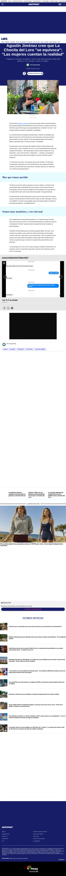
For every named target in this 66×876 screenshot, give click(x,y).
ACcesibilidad (36, 841)
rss (3, 841)
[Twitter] (8, 308)
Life (4, 39)
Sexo (59, 42)
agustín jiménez (40, 349)
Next (60, 276)
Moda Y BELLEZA (53, 42)
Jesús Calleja (45, 1)
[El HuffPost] (33, 4)
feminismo (20, 349)
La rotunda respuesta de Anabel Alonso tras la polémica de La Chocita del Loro (56, 495)
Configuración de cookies (40, 831)
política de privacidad (38, 838)
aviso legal (36, 836)
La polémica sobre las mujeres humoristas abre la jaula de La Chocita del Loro (17, 494)
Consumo (12, 42)
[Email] (12, 308)
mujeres (12, 349)
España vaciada (54, 1)
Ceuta (9, 1)
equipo (3, 831)
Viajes (17, 42)
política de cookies (38, 834)
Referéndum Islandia (17, 1)
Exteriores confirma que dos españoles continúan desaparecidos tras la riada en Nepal (34, 694)
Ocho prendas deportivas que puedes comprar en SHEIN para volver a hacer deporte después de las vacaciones (31, 544)
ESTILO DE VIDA (36, 42)
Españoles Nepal (28, 1)
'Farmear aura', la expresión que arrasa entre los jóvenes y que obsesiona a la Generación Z (35, 626)
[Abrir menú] (3, 4)
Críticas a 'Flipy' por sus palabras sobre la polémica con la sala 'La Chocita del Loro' (36, 495)
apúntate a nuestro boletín (33, 609)
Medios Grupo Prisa (33, 871)
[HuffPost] (7, 827)
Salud (2, 42)
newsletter (5, 838)
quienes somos (6, 834)
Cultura (46, 42)
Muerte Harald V (37, 1)
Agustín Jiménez (23, 123)
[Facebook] (4, 308)
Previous (5, 276)
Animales (7, 42)
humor (5, 349)
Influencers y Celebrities (26, 42)
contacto (4, 836)
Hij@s (42, 42)
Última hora (60, 4)
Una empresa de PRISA (33, 867)
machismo (29, 349)
